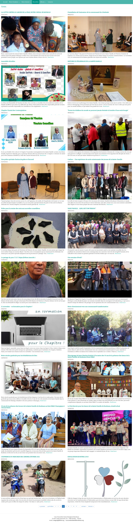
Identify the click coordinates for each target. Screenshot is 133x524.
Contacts (50, 2)
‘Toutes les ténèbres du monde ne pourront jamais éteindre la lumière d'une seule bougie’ (98, 110)
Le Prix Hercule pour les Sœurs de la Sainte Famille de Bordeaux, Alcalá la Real (94, 406)
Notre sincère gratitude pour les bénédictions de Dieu (19, 355)
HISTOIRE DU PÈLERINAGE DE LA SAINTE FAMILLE (85, 61)
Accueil (5, 2)
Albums (42, 2)
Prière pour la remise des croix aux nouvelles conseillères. (20, 208)
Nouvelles (35, 2)
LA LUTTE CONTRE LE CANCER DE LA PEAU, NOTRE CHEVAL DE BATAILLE (25, 12)
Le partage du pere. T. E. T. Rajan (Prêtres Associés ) (18, 257)
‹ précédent (50, 506)
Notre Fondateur (13, 2)
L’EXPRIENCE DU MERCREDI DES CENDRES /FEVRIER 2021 (20, 457)
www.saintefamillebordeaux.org (75, 520)
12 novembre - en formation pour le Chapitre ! (16, 306)
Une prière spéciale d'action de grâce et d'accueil (17, 159)
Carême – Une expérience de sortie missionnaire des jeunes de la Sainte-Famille (95, 159)
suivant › (83, 506)
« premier (42, 506)
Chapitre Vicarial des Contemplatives (13, 110)
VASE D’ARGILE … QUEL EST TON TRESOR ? (82, 208)
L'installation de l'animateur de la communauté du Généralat (88, 12)
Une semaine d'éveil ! (75, 257)
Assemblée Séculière (8, 61)
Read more (51, 57)
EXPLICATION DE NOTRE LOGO (78, 457)
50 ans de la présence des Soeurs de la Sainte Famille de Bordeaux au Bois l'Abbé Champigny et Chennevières (33, 407)
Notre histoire (25, 2)
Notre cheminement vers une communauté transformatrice (88, 306)
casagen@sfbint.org (58, 520)
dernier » (91, 506)
